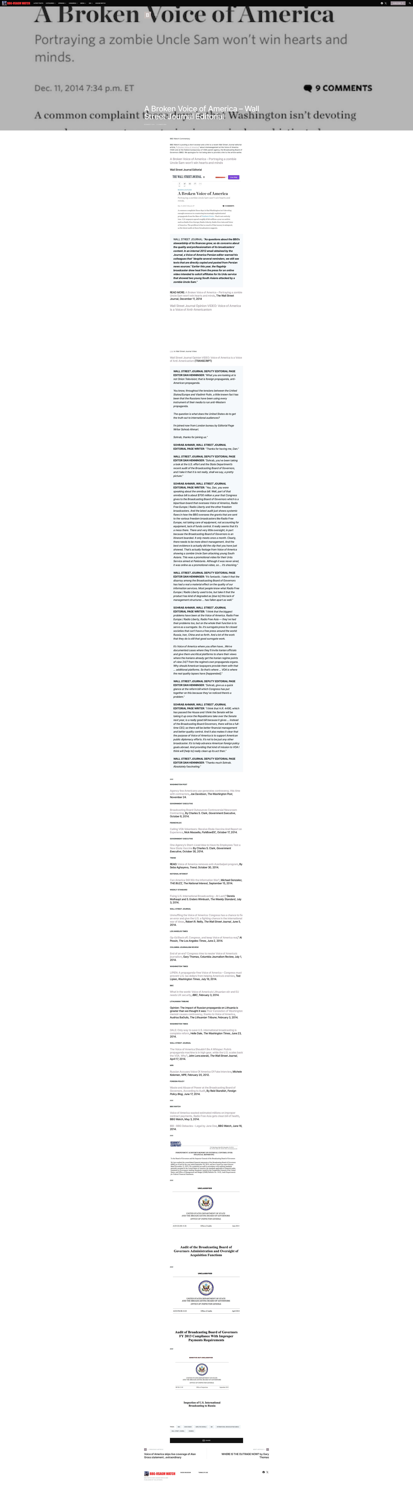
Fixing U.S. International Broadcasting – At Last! (197, 896)
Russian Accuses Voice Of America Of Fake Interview (200, 1071)
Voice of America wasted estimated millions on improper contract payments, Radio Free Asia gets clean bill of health (204, 1114)
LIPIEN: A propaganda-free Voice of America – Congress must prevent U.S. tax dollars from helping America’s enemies (206, 974)
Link (171, 351)
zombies (191, 1431)
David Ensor (187, 1426)
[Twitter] (386, 3)
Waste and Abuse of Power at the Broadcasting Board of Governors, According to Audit (202, 1089)
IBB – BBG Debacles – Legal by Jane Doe (193, 1125)
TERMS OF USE (203, 1472)
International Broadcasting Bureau (228, 1426)
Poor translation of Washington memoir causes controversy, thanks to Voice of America (206, 1012)
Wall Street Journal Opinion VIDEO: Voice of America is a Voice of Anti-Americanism (205, 307)
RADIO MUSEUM (185, 1472)
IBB (212, 1426)
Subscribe (397, 3)
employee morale (201, 1426)
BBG (179, 1426)
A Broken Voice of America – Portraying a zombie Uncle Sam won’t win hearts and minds (203, 161)
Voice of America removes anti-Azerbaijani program (208, 864)
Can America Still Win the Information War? (195, 880)
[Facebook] (382, 3)
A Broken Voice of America (187, 147)
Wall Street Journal (178, 1431)
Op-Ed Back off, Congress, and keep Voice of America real (203, 937)
